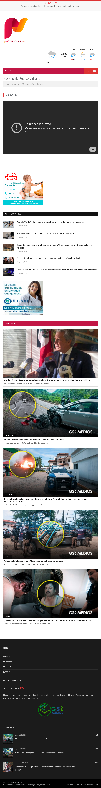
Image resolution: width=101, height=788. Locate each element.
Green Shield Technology (25, 785)
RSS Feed (9, 672)
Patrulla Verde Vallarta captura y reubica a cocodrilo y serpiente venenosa (50, 222)
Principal (8, 656)
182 (96, 749)
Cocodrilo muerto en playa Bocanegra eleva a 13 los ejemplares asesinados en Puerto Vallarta (54, 246)
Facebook (9, 662)
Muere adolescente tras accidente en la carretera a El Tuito (39, 739)
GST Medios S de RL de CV (11, 782)
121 (96, 763)
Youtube (8, 667)
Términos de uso (72, 785)
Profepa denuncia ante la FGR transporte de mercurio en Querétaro (49, 6)
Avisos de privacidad (89, 785)
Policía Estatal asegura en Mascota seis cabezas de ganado (39, 753)
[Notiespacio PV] (16, 30)
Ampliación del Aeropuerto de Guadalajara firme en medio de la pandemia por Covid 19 (46, 768)
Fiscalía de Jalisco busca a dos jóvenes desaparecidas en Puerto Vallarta (49, 258)
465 (96, 735)
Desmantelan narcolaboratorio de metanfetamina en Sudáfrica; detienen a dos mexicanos (57, 269)
